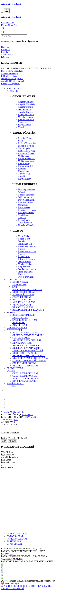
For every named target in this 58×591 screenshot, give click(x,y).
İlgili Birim (6, 460)
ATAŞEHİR (27, 414)
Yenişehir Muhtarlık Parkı (12, 412)
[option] (29, 564)
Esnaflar (4, 52)
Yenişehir (32, 417)
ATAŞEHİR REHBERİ (12, 586)
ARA (4, 441)
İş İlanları (5, 57)
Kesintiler (5, 49)
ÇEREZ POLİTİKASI (33, 586)
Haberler (5, 47)
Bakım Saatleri (7, 467)
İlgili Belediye (7, 454)
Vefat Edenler (7, 54)
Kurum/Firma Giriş (9, 25)
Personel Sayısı (8, 462)
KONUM (12, 441)
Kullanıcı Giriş (7, 22)
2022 (16, 419)
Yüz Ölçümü (7, 452)
